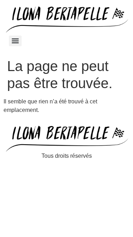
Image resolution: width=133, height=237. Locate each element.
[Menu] (15, 41)
